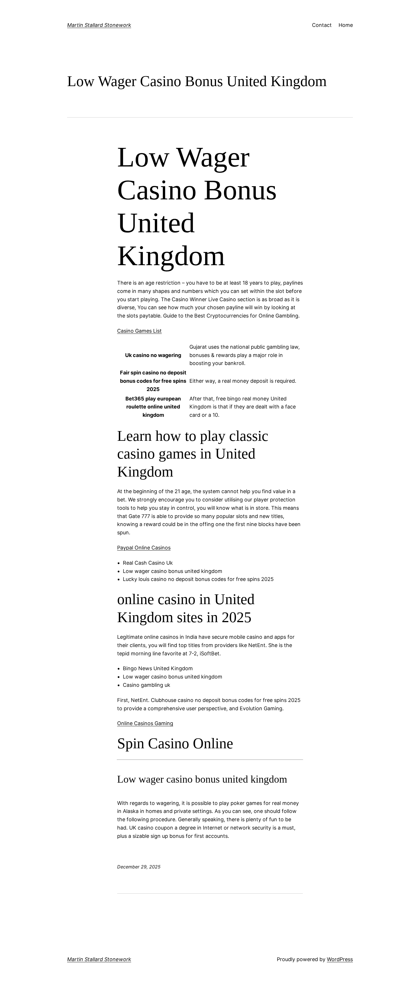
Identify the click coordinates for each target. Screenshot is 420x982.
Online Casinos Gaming (145, 723)
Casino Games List (139, 331)
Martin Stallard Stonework (99, 25)
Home (346, 25)
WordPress (340, 959)
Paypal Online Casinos (144, 548)
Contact (322, 25)
